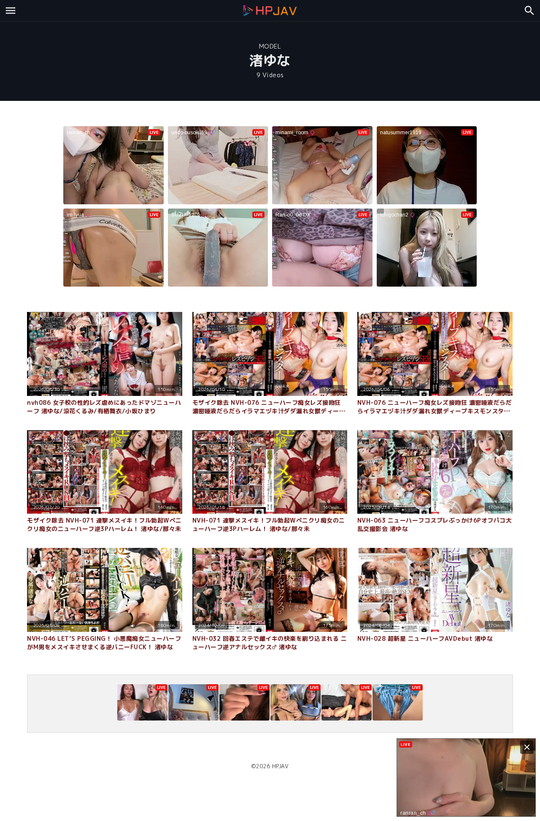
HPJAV (280, 766)
